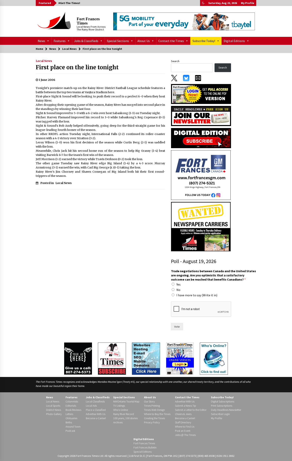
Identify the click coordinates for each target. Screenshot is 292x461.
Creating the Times (154, 418)
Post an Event (182, 431)
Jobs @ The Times (185, 435)
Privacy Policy (152, 422)
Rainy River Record (123, 414)
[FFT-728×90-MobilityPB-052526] (184, 21)
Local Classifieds (95, 401)
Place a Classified (96, 410)
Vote (177, 326)
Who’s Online (120, 410)
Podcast (70, 431)
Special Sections (118, 41)
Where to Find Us (184, 426)
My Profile (247, 3)
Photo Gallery (54, 414)
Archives (118, 422)
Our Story (149, 401)
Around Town (73, 426)
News (41, 41)
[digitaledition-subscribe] (201, 138)
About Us (143, 41)
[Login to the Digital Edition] (180, 358)
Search (175, 61)
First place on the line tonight (77, 67)
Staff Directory (183, 422)
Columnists (72, 401)
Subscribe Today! (203, 41)
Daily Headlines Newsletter (226, 410)
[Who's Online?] (214, 358)
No (178, 290)
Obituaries (71, 418)
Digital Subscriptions (222, 401)
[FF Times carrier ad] (201, 226)
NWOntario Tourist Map (126, 401)
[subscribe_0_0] (201, 93)
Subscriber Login (220, 414)
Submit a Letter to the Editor (190, 410)
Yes (178, 284)
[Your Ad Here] (78, 358)
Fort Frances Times (88, 21)
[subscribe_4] (201, 115)
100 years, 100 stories (125, 418)
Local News (44, 61)
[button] (203, 3)
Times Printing (152, 405)
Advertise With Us (95, 414)
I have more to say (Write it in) (196, 295)
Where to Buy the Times (157, 414)
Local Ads (91, 405)
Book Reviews (73, 410)
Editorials (71, 405)
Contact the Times (171, 41)
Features (60, 41)
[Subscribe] (112, 358)
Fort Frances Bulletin (145, 447)
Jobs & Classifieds (86, 41)
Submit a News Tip (185, 405)
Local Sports (53, 405)
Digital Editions (234, 41)
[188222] (201, 175)
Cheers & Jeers (183, 414)
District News (53, 410)
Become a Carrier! (96, 418)
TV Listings (119, 405)
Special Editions (142, 451)
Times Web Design (154, 410)
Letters (69, 414)
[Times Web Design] (146, 358)
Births (69, 422)
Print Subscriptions (221, 405)
